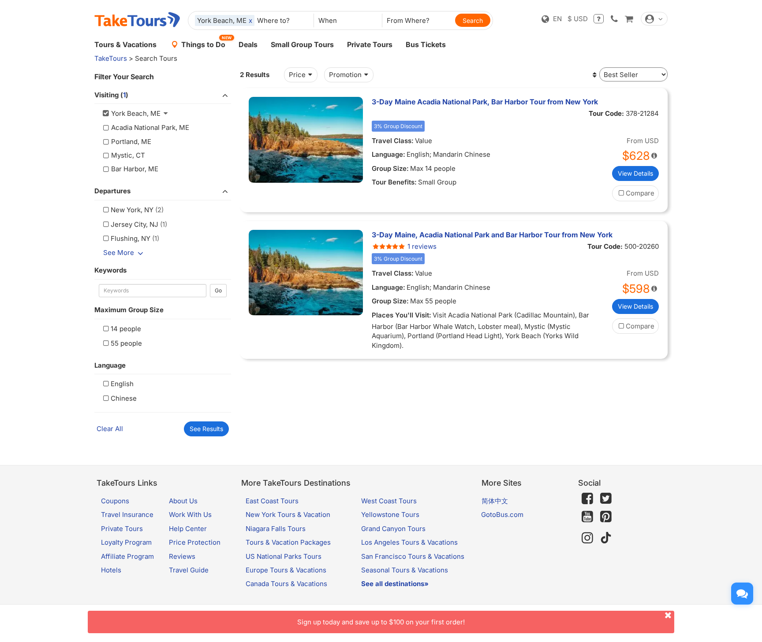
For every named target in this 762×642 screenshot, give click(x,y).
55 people (126, 343)
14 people (126, 329)
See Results (206, 428)
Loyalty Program (126, 542)
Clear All (110, 428)
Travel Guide (189, 570)
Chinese (124, 398)
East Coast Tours (272, 501)
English (122, 384)
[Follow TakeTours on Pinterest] (606, 516)
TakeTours (110, 58)
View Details (635, 173)
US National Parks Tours (283, 556)
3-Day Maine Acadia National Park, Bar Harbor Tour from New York (485, 101)
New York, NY (132, 210)
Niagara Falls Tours (276, 528)
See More (118, 252)
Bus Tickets (426, 44)
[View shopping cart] (629, 19)
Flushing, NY (130, 238)
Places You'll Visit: (401, 315)
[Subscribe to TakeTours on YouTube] (587, 517)
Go (218, 290)
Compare (640, 193)
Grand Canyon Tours (393, 528)
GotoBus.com (502, 514)
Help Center (188, 528)
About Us (183, 501)
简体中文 (495, 501)
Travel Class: (393, 141)
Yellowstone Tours (390, 514)
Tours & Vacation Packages (288, 542)
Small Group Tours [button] (302, 44)
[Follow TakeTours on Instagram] (587, 537)
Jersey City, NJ (134, 224)
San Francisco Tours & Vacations (412, 556)
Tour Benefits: (394, 182)
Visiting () (111, 95)
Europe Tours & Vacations (286, 570)
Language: (388, 154)
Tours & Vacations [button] (125, 44)
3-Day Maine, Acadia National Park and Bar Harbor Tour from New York (492, 234)
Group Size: (390, 168)
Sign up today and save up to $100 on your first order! (381, 622)
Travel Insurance (127, 514)
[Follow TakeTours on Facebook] (587, 498)
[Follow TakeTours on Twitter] (606, 498)
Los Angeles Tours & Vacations (409, 542)
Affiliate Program (127, 556)
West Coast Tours (389, 501)
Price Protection (194, 542)
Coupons (115, 501)
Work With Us (190, 514)
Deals (248, 44)
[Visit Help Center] (599, 18)
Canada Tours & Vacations (286, 583)
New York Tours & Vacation (288, 514)
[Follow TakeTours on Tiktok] (606, 537)
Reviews (182, 556)
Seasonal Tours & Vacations (404, 570)
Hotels (111, 570)
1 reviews (422, 246)
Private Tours (369, 44)
